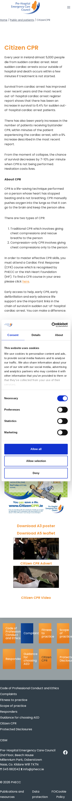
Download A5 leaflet (36, 533)
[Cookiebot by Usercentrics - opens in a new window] (52, 324)
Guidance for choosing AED (28, 659)
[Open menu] (68, 7)
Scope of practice (64, 633)
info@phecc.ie (33, 769)
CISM (3, 740)
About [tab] (59, 335)
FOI (54, 791)
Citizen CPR (46, 659)
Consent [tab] (12, 335)
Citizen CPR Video (36, 597)
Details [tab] (36, 335)
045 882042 (11, 769)
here (25, 281)
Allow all (36, 449)
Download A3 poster (36, 525)
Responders (10, 659)
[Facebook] (65, 752)
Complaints (28, 633)
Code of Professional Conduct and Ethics (10, 633)
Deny (36, 473)
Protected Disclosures (64, 659)
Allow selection (36, 460)
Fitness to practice (46, 633)
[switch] (62, 410)
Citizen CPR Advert (36, 563)
